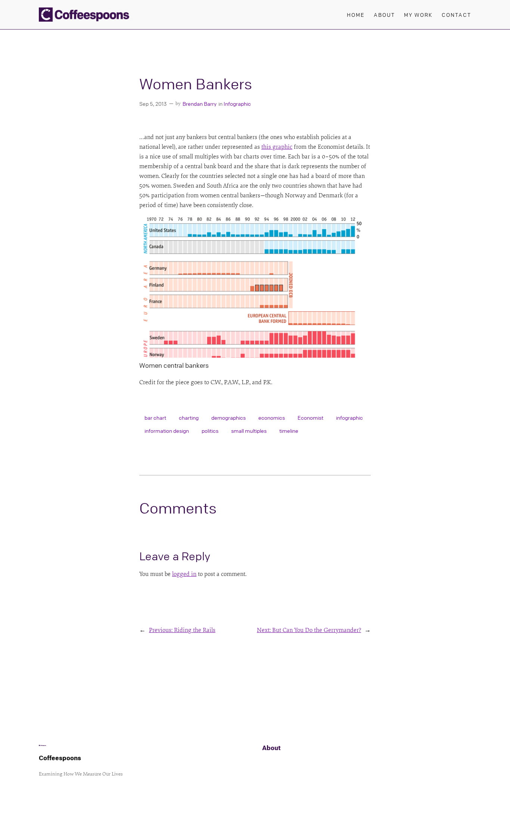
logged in (184, 574)
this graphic (276, 147)
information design (166, 430)
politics (210, 430)
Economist (310, 417)
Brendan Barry (200, 103)
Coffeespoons (60, 758)
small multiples (249, 430)
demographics (228, 417)
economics (271, 417)
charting (189, 417)
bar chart (155, 417)
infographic (349, 417)
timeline (288, 430)
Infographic (237, 103)
